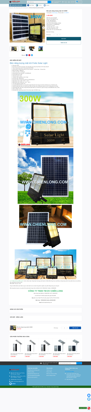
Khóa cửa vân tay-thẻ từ (32, 377)
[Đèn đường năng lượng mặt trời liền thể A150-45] (45, 345)
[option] (27, 27)
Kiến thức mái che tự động (51, 373)
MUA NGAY (63, 38)
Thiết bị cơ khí (49, 370)
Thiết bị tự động (31, 371)
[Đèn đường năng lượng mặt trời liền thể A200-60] (31, 345)
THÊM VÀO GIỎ (64, 42)
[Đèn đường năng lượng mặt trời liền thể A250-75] (17, 345)
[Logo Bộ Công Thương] (12, 383)
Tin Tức (40, 5)
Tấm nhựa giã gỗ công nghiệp (34, 375)
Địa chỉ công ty (66, 2)
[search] (49, 2)
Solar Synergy (55, 12)
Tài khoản (72, 1)
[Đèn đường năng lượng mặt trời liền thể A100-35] (59, 345)
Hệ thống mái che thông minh (33, 370)
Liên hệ (47, 5)
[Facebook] (88, 395)
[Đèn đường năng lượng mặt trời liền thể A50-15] (73, 345)
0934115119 (56, 2)
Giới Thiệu (32, 5)
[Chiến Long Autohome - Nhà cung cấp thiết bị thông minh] (16, 2)
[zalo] (88, 399)
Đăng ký (79, 363)
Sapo (58, 386)
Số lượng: (48, 34)
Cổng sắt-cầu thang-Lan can (33, 373)
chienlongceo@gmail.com (19, 381)
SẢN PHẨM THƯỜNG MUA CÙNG (19, 336)
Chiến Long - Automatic (45, 386)
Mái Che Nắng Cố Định (50, 375)
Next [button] (43, 27)
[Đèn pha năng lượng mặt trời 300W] (27, 27)
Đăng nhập (72, 2)
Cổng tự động (49, 371)
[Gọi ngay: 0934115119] (89, 408)
